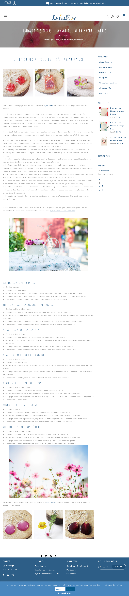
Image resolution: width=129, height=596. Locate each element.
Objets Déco (106, 67)
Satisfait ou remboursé (45, 570)
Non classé (105, 72)
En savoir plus (64, 593)
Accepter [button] (59, 589)
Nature (70, 40)
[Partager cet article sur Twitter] (46, 554)
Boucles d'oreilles (108, 83)
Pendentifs (105, 88)
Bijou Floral (54, 40)
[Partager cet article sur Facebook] (41, 554)
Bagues (103, 78)
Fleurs (63, 40)
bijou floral (49, 105)
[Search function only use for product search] (107, 16)
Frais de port (40, 566)
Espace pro (71, 570)
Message (105, 170)
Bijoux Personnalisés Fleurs (47, 574)
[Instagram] (103, 190)
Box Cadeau (106, 62)
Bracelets (105, 93)
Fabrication (72, 574)
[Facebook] (4, 575)
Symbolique (79, 40)
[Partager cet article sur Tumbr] (55, 554)
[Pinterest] (103, 186)
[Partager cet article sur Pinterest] (51, 554)
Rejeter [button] (70, 589)
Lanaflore (50, 502)
